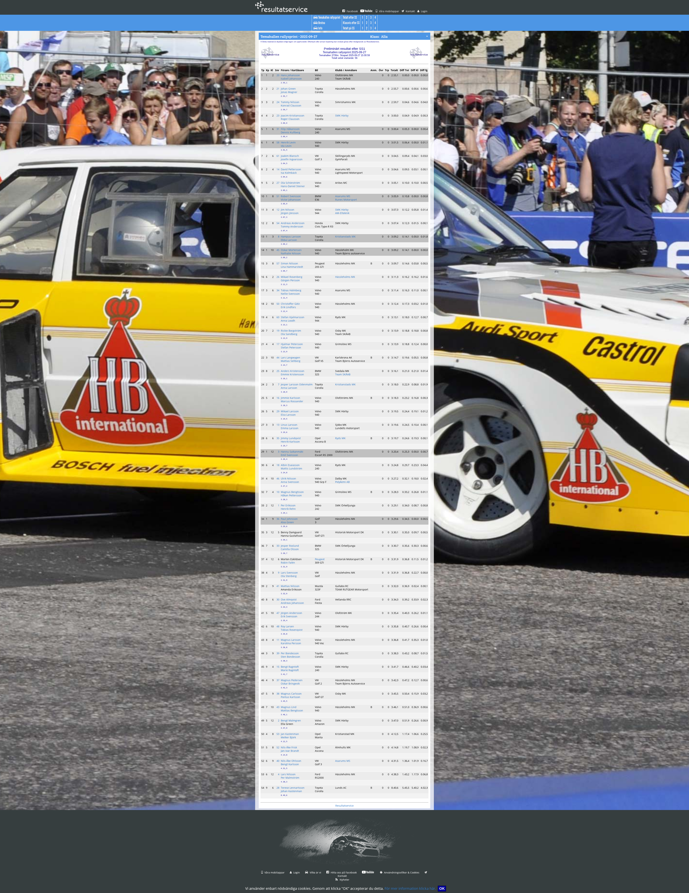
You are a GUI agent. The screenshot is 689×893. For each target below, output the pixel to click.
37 (277, 680)
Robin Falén (288, 562)
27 (277, 182)
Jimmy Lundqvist (291, 438)
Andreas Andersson (292, 223)
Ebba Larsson (289, 240)
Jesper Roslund (290, 545)
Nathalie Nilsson (291, 253)
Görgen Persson (290, 280)
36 (277, 519)
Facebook (352, 11)
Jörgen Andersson (291, 613)
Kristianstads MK (345, 236)
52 (277, 747)
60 (277, 317)
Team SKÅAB (342, 374)
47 (277, 613)
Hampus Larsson (291, 236)
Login (423, 11)
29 (277, 411)
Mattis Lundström (291, 468)
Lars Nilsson (288, 774)
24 (277, 102)
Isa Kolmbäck (289, 172)
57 (277, 263)
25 (277, 371)
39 (277, 653)
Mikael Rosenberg (291, 277)
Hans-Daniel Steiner (293, 186)
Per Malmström (290, 777)
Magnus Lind (288, 707)
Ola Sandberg (289, 334)
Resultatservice (344, 805)
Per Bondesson (290, 653)
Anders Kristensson (292, 371)
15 (277, 666)
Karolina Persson (291, 643)
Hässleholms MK (345, 277)
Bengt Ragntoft (290, 666)
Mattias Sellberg (290, 361)
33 (277, 545)
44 (277, 357)
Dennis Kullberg (290, 132)
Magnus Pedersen (292, 680)
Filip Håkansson (290, 129)
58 (277, 142)
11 (277, 640)
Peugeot (320, 559)
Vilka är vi (315, 872)
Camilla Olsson (290, 549)
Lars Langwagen (290, 357)
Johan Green (288, 88)
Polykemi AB (342, 482)
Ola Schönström (290, 182)
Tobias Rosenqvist (292, 629)
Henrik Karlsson (290, 441)
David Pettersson (291, 169)
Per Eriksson (288, 505)
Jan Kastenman (290, 734)
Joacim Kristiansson (292, 115)
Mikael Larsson (290, 411)
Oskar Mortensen (291, 250)
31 (277, 129)
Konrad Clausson (291, 105)
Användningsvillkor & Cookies (401, 872)
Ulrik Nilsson (288, 478)
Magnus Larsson (291, 640)
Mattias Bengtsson (292, 710)
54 (277, 223)
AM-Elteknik (342, 213)
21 (277, 88)
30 (277, 599)
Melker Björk (288, 737)
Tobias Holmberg (291, 290)
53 (277, 734)
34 (277, 290)
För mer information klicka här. (410, 888)
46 (277, 478)
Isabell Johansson (291, 78)
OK (442, 888)
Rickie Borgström (291, 330)
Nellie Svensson (290, 293)
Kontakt (410, 11)
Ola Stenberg (289, 576)
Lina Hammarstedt (292, 267)
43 (277, 707)
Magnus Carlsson (291, 693)
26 (277, 277)
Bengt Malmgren (291, 720)
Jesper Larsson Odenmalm (297, 384)
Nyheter (344, 879)
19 (277, 330)
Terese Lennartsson (292, 787)
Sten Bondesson (290, 656)
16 (277, 398)
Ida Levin (286, 146)
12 (277, 209)
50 (277, 303)
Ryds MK (340, 438)
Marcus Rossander (292, 401)
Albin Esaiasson (290, 465)
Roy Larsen (287, 626)
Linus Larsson (289, 424)
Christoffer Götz (290, 303)
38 (277, 693)
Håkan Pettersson (291, 495)
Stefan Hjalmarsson (292, 317)
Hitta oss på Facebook (343, 872)
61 (277, 156)
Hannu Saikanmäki (292, 451)
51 (277, 196)
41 (277, 586)
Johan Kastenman (291, 791)
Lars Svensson (289, 572)
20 (277, 75)
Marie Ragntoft (290, 670)
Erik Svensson (289, 616)
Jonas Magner (289, 92)
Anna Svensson (290, 482)
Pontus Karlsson (290, 697)
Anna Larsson (289, 388)
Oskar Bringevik (290, 683)
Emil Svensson (289, 455)
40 (277, 761)
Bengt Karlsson (290, 764)
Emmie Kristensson (292, 374)
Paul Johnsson (289, 519)
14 (277, 169)
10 (277, 492)
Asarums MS (342, 196)
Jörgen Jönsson (290, 213)
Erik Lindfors (288, 307)
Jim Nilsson (287, 209)
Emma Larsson (289, 428)
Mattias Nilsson (290, 586)
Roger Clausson (290, 119)
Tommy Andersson (292, 226)
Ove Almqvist (289, 599)
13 (277, 424)
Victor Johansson (291, 199)
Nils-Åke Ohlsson (291, 761)
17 (277, 344)
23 (277, 115)
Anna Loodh (288, 320)
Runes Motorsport (346, 199)
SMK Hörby (341, 115)
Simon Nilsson (289, 263)
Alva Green (287, 522)
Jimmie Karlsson (290, 398)
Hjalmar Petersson (292, 344)
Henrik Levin (288, 142)
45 (277, 250)
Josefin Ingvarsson (292, 159)
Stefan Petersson (291, 347)
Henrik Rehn (288, 508)
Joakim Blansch (290, 156)
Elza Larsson (288, 414)
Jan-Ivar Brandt (290, 750)
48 (277, 626)
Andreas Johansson (292, 603)
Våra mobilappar (388, 11)
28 (277, 787)
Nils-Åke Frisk (289, 747)
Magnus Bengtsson (292, 492)
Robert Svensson (291, 196)
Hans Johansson (290, 75)
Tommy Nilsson (290, 102)
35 (277, 438)
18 (277, 465)
